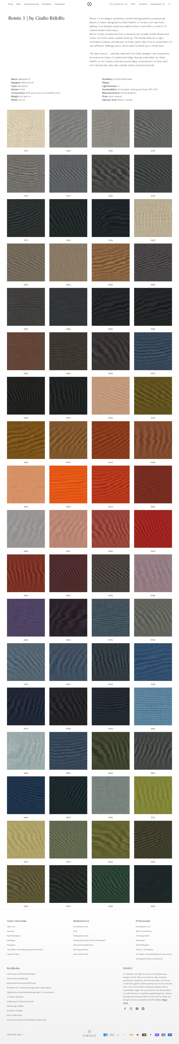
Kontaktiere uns (80, 927)
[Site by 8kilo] (24, 1035)
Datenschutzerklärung (17, 979)
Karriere (10, 931)
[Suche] (169, 4)
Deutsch (143, 4)
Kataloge (11, 940)
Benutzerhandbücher (83, 945)
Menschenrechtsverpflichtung (21, 983)
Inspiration (60, 5)
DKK (133, 4)
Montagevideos (80, 950)
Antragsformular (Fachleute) (149, 959)
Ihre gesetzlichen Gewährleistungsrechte (27, 1020)
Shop (10, 5)
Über (18, 5)
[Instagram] (130, 1008)
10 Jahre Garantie (15, 997)
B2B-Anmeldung (143, 931)
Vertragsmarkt (142, 936)
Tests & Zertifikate (144, 950)
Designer (11, 945)
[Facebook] (124, 1008)
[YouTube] (136, 1008)
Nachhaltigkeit (13, 936)
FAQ (75, 931)
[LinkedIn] (142, 1008)
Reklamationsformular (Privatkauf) (89, 940)
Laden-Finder (13, 954)
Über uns (11, 927)
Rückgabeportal (80, 936)
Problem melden (15, 1011)
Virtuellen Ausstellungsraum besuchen (25, 950)
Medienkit (140, 940)
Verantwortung (31, 5)
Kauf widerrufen (81, 954)
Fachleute (46, 5)
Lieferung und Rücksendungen (21, 974)
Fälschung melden (15, 1006)
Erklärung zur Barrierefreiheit (20, 1002)
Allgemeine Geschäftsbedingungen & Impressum (30, 992)
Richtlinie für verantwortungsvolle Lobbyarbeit (29, 988)
